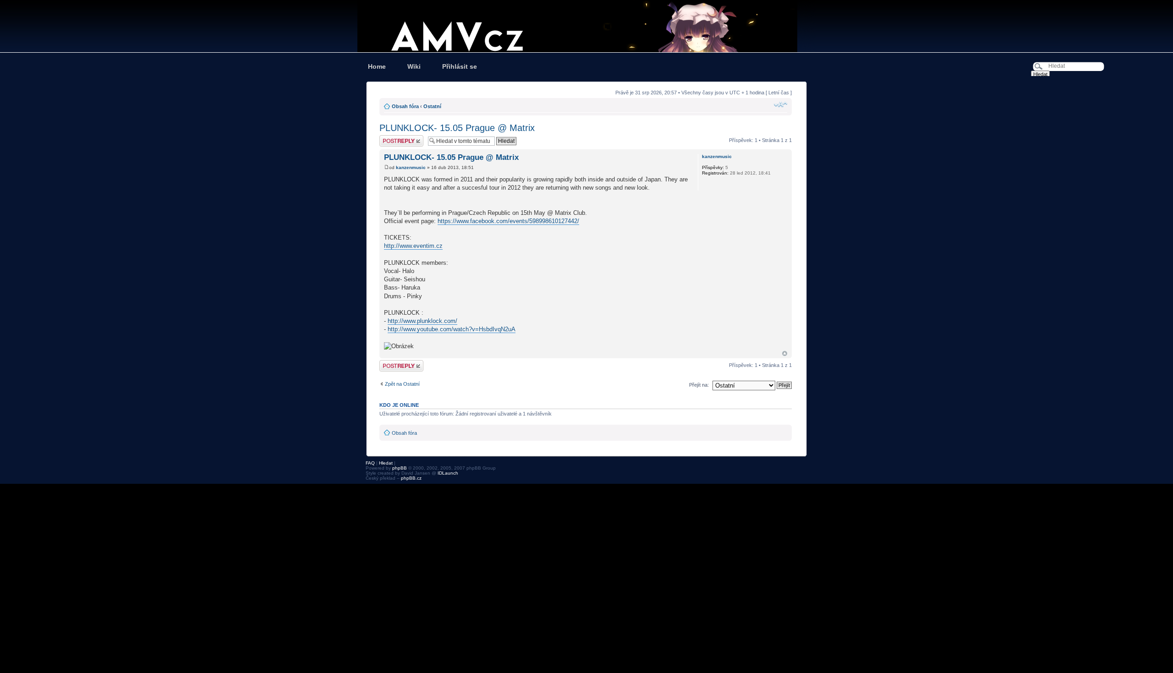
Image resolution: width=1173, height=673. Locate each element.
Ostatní (432, 106)
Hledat (386, 462)
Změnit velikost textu (780, 104)
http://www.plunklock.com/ (422, 320)
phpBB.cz (411, 478)
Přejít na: (699, 385)
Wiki (414, 66)
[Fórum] (586, 26)
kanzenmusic (411, 167)
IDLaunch (448, 473)
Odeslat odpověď (398, 138)
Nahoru (784, 353)
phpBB (399, 468)
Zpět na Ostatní (402, 384)
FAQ (370, 462)
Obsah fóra (405, 106)
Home (377, 66)
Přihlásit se (459, 66)
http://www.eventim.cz (413, 245)
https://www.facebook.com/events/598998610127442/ (508, 221)
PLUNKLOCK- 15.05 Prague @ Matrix (457, 128)
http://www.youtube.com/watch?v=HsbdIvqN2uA (451, 329)
